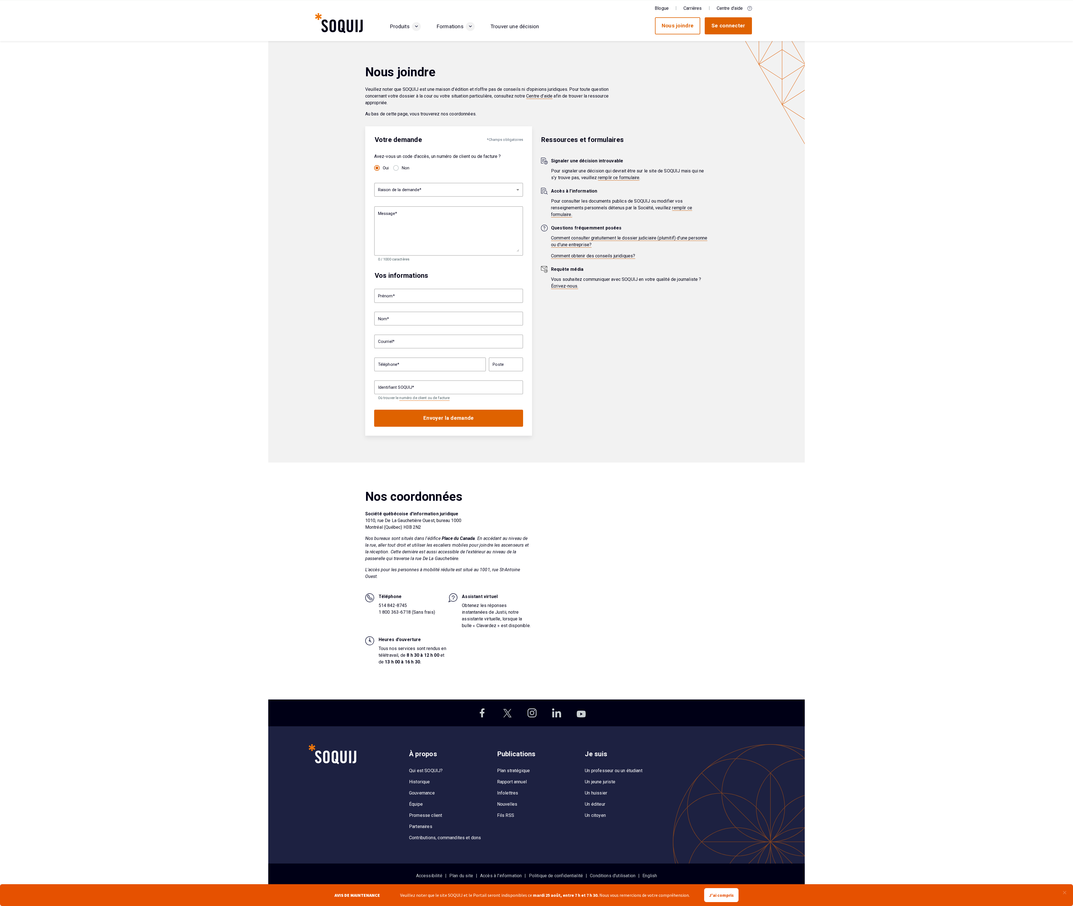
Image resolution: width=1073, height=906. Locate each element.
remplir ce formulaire (618, 177)
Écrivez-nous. (564, 286)
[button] (416, 26)
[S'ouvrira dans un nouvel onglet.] (483, 713)
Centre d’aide (539, 96)
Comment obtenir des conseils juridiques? (593, 255)
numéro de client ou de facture (424, 398)
